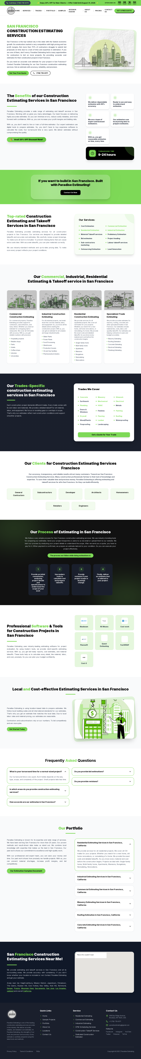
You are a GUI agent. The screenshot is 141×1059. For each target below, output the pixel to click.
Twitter (108, 1034)
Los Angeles (61, 988)
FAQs (38, 1051)
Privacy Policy (12, 1051)
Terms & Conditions (26, 1051)
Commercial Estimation (117, 226)
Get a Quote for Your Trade (104, 435)
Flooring (101, 416)
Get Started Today (17, 729)
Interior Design (72, 11)
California (27, 991)
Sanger (10, 988)
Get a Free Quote (124, 11)
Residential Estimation (90, 230)
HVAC (100, 405)
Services (27, 11)
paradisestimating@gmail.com (119, 1025)
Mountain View (27, 988)
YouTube (128, 1032)
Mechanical (102, 401)
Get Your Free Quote (17, 73)
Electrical (120, 401)
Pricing (98, 11)
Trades (38, 11)
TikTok (124, 1034)
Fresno (17, 988)
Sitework (119, 397)
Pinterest (116, 1034)
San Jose (50, 988)
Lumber (101, 420)
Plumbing (83, 405)
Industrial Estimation (116, 230)
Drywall (83, 416)
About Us (87, 11)
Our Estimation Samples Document (26, 871)
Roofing (119, 416)
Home (17, 11)
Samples (62, 11)
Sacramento (40, 988)
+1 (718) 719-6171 (115, 1021)
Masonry (101, 397)
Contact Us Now (70, 192)
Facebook (109, 1032)
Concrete (84, 397)
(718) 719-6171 (42, 73)
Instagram (119, 1032)
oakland (10, 991)
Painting (119, 411)
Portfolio (50, 11)
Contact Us (108, 11)
